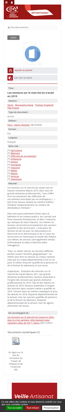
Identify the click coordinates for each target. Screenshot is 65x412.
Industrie (15, 167)
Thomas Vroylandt (44, 105)
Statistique (16, 179)
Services (15, 176)
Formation (16, 164)
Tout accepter (14, 408)
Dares (10, 105)
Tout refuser (32, 408)
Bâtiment (15, 153)
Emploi (14, 161)
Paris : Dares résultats (18, 124)
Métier (14, 170)
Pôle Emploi (13, 107)
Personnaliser (51, 408)
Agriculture (16, 150)
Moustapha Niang (24, 105)
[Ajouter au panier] (10, 70)
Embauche (16, 159)
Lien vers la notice (23, 77)
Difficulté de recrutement (23, 156)
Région (14, 173)
